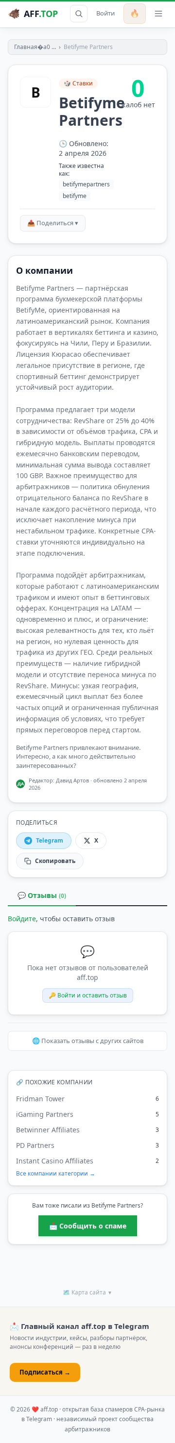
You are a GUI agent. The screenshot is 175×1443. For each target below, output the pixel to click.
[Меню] (158, 13)
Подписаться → (44, 1372)
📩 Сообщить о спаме (87, 1225)
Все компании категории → (55, 1174)
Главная (25, 47)
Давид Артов (72, 780)
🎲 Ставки (78, 83)
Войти (105, 13)
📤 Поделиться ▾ (52, 222)
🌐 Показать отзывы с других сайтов (87, 1040)
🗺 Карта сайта (87, 1292)
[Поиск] (79, 13)
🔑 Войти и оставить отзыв (88, 995)
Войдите (22, 918)
